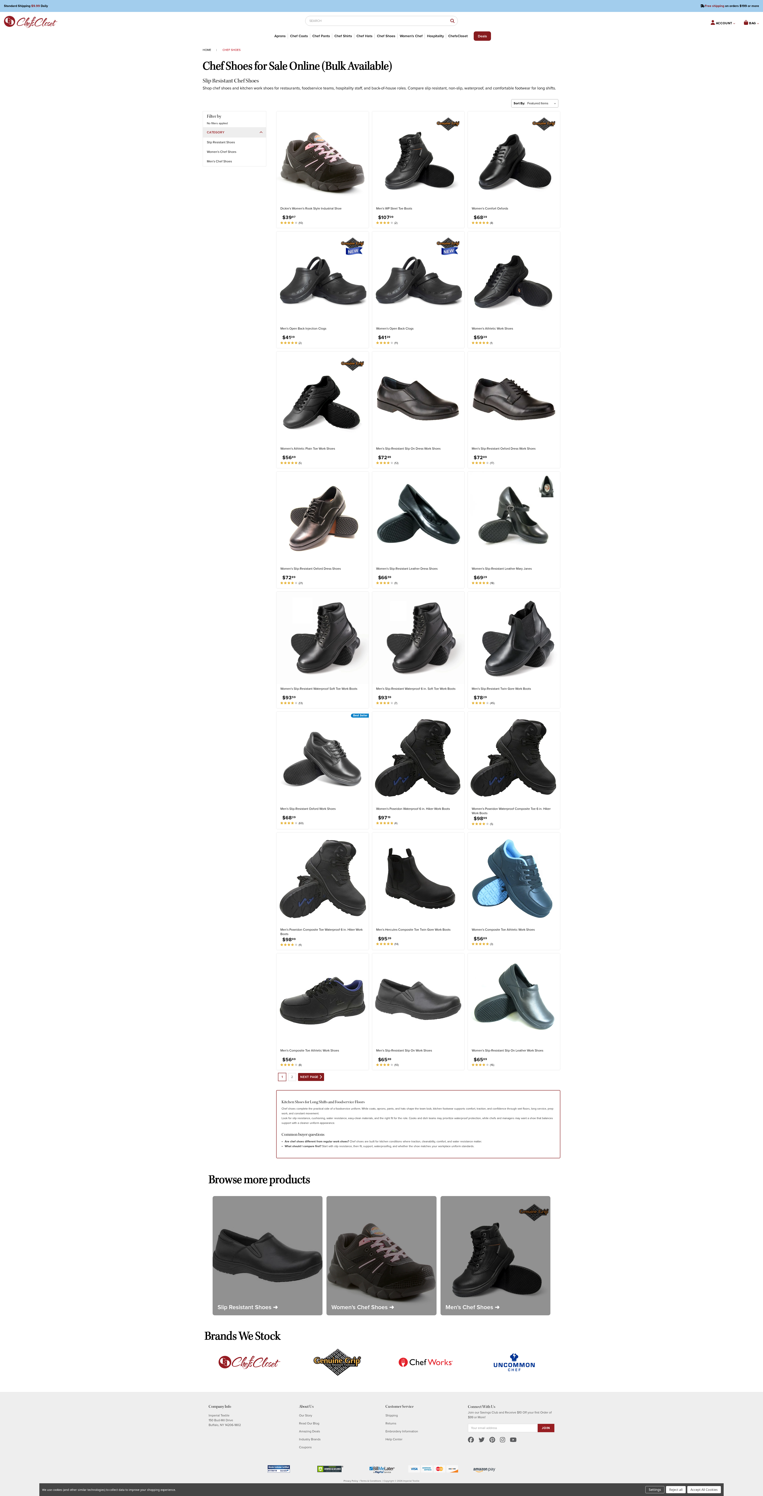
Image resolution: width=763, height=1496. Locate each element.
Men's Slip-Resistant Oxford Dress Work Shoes (503, 449)
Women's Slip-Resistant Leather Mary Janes (502, 569)
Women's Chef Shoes (221, 152)
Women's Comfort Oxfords (490, 209)
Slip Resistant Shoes (221, 142)
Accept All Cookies (704, 1489)
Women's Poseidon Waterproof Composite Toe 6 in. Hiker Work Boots (511, 811)
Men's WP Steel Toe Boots (394, 209)
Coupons (305, 1447)
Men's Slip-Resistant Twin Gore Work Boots (501, 689)
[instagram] (502, 1440)
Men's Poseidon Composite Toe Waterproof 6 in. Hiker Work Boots (321, 932)
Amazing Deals (309, 1431)
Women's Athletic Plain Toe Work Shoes (307, 449)
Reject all (676, 1489)
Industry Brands (309, 1439)
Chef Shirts (343, 36)
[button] (234, 132)
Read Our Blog (309, 1423)
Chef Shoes (386, 36)
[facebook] (471, 1440)
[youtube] (513, 1440)
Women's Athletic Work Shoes (492, 329)
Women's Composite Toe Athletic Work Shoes (503, 930)
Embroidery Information (401, 1431)
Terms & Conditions (370, 1481)
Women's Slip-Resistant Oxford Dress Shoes (310, 569)
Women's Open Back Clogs (394, 329)
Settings (655, 1489)
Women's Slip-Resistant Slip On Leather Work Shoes (507, 1051)
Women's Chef (411, 36)
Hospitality (435, 36)
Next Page (309, 1077)
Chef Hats (364, 36)
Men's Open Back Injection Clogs (303, 329)
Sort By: (519, 103)
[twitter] (482, 1440)
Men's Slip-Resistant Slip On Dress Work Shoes (408, 449)
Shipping (391, 1415)
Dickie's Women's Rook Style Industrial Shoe (311, 209)
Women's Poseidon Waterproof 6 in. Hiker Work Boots (413, 809)
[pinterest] (492, 1440)
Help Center (393, 1439)
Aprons (280, 36)
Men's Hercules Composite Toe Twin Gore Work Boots (413, 930)
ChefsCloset (458, 36)
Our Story (305, 1415)
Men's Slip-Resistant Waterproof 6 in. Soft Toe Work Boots (415, 689)
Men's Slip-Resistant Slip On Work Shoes (404, 1051)
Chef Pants (321, 36)
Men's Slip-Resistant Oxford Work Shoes (308, 809)
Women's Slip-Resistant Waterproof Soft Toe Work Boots (318, 689)
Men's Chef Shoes (219, 161)
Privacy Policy (351, 1481)
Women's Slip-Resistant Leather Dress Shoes (407, 569)
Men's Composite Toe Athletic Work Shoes (309, 1051)
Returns (390, 1423)
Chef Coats (299, 36)
